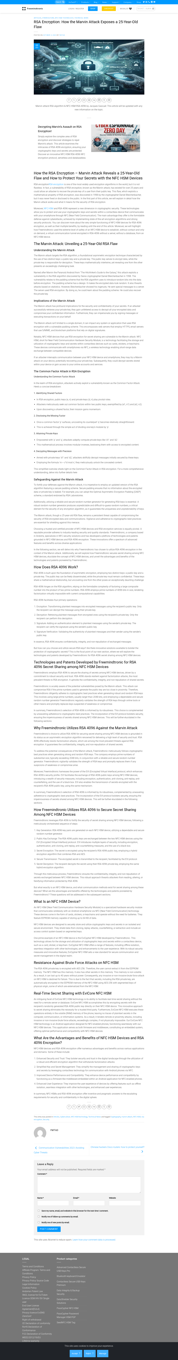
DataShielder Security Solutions (67, 1301)
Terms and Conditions (33, 1266)
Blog (95, 2)
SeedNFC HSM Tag (66, 1322)
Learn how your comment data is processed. (94, 1239)
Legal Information (30, 1284)
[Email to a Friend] (84, 100)
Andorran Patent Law (32, 1291)
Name (40, 1198)
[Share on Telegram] (109, 100)
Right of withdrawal (31, 1319)
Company (127, 2)
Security (46, 1119)
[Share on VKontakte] (94, 100)
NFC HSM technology (64, 18)
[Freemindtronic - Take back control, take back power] (32, 8)
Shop (139, 2)
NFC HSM (48, 208)
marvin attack (127, 1117)
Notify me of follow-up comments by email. (60, 1217)
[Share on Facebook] (69, 100)
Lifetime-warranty (30, 1341)
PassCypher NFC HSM (67, 1308)
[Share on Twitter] (79, 100)
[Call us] (149, 2)
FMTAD (62, 35)
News (104, 2)
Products (85, 2)
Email (76, 1198)
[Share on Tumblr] (104, 100)
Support (115, 2)
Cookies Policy (29, 1288)
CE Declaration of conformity (36, 1323)
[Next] (135, 138)
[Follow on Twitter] (144, 2)
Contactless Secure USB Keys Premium (71, 1283)
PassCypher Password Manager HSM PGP (68, 1315)
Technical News (81, 18)
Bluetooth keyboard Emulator (71, 1276)
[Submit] (63, 2)
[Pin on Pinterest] (89, 100)
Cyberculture (48, 18)
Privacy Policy (29, 1277)
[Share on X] (74, 100)
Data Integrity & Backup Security (68, 1292)
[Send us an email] (146, 2)
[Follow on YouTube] (154, 2)
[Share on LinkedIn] (99, 100)
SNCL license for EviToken (35, 1295)
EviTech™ (72, 2)
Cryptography (116, 1117)
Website (112, 1198)
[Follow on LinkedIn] (152, 2)
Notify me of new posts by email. (56, 1222)
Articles (37, 18)
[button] (76, 8)
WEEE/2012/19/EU (31, 1337)
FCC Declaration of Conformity (37, 1334)
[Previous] (95, 138)
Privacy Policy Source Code (35, 1280)
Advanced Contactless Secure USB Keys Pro (71, 1269)
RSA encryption (56, 184)
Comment (42, 1174)
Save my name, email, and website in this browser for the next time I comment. (75, 1211)
